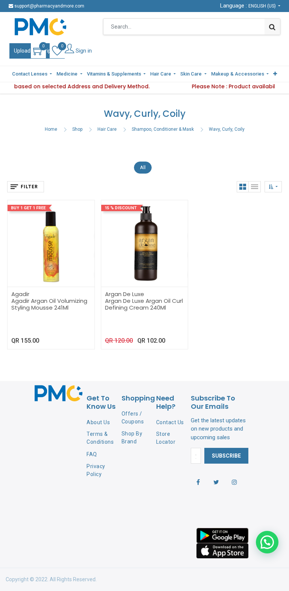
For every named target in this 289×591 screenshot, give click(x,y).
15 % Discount (121, 208)
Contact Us (170, 422)
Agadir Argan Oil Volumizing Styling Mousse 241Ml (49, 304)
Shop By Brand (132, 437)
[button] (275, 74)
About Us (98, 422)
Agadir (20, 294)
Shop (77, 129)
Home (51, 129)
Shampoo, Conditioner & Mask (163, 129)
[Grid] (243, 186)
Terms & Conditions (100, 438)
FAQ (92, 454)
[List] (255, 186)
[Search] (272, 27)
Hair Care (107, 129)
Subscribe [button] (226, 456)
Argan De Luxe (124, 294)
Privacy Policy (96, 470)
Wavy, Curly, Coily (227, 129)
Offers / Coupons (133, 418)
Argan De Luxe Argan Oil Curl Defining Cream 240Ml (144, 304)
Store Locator (166, 438)
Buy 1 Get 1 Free (28, 208)
